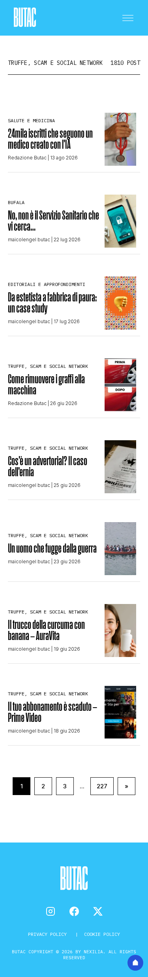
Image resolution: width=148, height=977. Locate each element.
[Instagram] (50, 911)
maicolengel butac (29, 239)
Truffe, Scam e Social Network (48, 366)
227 (102, 786)
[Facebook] (74, 911)
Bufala (16, 202)
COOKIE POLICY (102, 934)
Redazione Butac (27, 158)
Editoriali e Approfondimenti (46, 284)
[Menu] (128, 18)
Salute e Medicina (31, 120)
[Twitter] (98, 911)
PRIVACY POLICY (48, 934)
